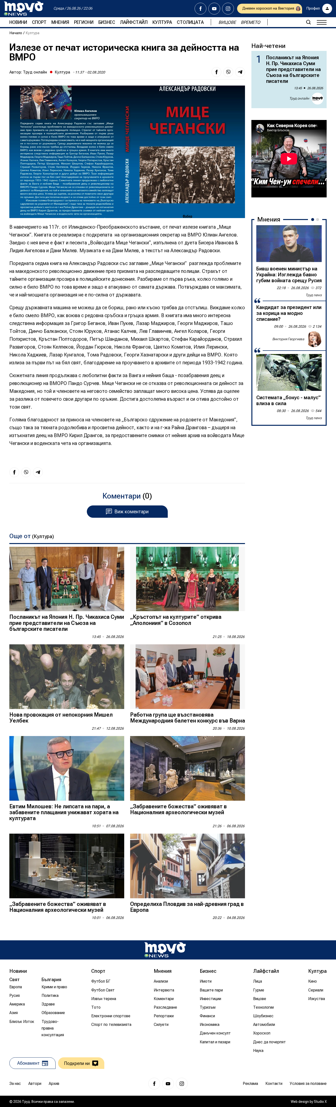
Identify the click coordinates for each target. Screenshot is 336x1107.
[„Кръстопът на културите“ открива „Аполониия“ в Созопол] (187, 579)
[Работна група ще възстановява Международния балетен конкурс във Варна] (187, 676)
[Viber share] (228, 72)
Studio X (320, 1102)
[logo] (23, 8)
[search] (308, 22)
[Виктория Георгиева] (314, 339)
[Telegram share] (240, 72)
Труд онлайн (35, 72)
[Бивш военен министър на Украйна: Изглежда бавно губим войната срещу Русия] (289, 243)
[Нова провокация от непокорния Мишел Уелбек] (66, 676)
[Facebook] (200, 9)
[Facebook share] (216, 72)
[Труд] (165, 949)
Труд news (313, 295)
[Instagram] (228, 9)
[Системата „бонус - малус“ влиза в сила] (289, 372)
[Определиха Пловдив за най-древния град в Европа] (187, 866)
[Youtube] (214, 9)
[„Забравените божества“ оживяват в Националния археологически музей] (187, 768)
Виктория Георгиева (288, 339)
